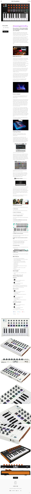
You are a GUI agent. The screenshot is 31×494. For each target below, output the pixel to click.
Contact (15, 483)
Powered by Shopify (18, 488)
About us (15, 482)
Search (16, 481)
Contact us (20, 26)
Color (3, 27)
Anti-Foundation (15, 1)
